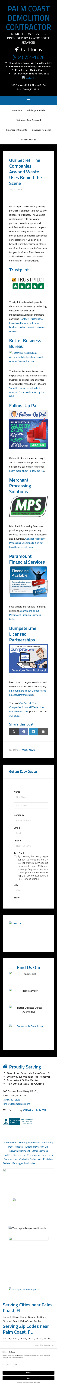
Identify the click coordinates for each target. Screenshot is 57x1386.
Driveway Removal (19, 1150)
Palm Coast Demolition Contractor (28, 18)
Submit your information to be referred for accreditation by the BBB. (26, 392)
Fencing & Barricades (23, 1163)
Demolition (10, 1142)
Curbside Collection (30, 1159)
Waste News (28, 749)
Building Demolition (29, 1142)
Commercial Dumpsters (40, 1154)
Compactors (10, 1159)
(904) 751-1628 (28, 57)
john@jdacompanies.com (16, 1103)
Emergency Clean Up (36, 1146)
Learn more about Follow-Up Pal (26, 470)
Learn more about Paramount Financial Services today (25, 614)
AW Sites (14, 715)
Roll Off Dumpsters (14, 1154)
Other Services (40, 1150)
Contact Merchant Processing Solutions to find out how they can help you (27, 542)
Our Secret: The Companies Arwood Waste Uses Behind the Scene (26, 707)
